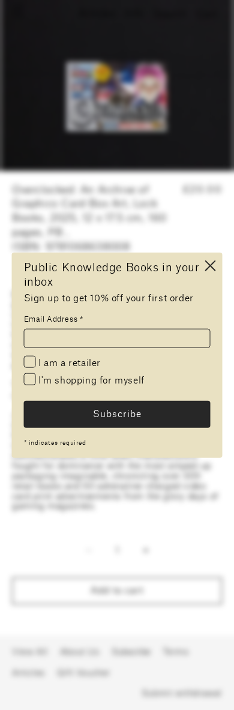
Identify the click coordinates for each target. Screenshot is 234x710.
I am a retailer (68, 363)
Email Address (53, 319)
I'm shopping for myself (90, 380)
